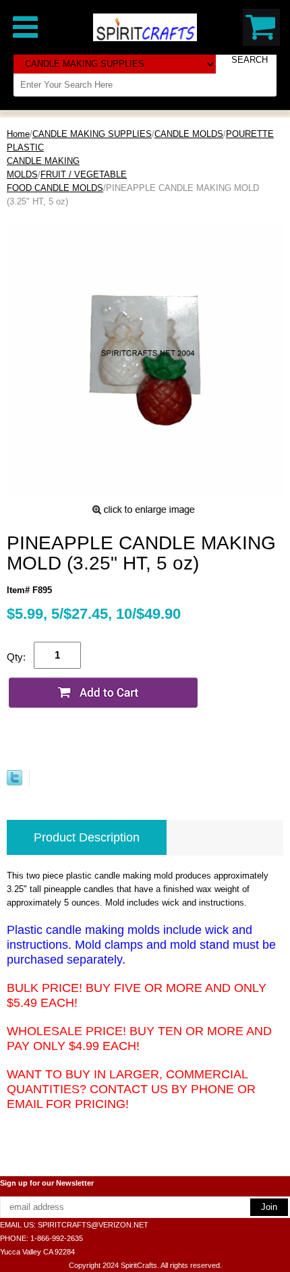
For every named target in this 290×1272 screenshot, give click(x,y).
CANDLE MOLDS (188, 134)
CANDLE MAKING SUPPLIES (92, 134)
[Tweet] (14, 782)
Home (18, 134)
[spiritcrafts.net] (145, 27)
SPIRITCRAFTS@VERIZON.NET (93, 1225)
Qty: (16, 657)
